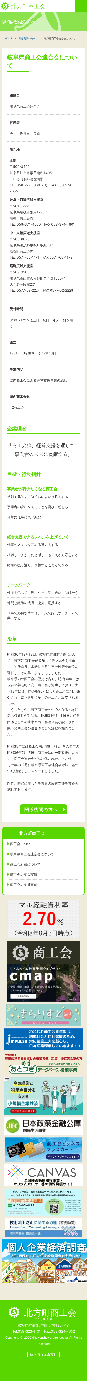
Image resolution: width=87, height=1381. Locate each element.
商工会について (22, 844)
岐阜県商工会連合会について (32, 854)
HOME (8, 38)
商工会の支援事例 (23, 885)
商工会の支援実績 (23, 874)
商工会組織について (25, 864)
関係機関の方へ (27, 38)
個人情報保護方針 (43, 1354)
